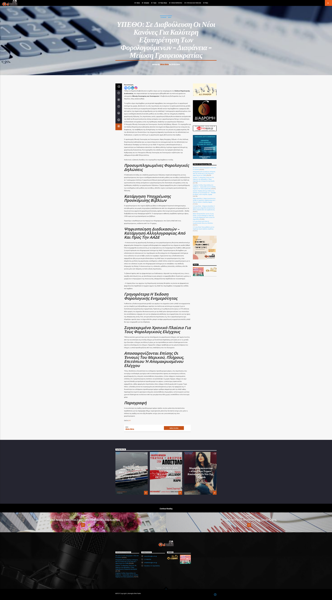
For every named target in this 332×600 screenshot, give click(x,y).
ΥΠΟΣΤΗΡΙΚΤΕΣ (176, 3)
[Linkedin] (132, 87)
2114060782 (147, 559)
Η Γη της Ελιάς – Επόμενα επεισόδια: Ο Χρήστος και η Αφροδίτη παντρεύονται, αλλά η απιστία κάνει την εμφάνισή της (204, 208)
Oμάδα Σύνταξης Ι (155, 492)
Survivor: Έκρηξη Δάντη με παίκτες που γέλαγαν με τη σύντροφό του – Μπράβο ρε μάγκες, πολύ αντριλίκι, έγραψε (204, 192)
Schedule (146, 3)
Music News (163, 3)
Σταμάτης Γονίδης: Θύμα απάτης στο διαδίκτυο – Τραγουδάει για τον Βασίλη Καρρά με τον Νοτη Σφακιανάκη (204, 186)
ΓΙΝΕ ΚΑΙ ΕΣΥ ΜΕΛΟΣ (193, 3)
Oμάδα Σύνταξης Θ (122, 492)
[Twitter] (129, 87)
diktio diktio (164, 64)
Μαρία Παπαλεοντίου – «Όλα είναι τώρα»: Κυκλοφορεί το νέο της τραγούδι (200, 472)
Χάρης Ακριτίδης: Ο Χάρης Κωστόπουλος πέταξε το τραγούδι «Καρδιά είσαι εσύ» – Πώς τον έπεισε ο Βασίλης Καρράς (204, 200)
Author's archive (174, 428)
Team (154, 3)
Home (138, 3)
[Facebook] (125, 87)
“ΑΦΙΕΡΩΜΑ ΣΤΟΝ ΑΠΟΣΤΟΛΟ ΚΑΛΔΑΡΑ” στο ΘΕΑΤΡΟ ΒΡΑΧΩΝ (166, 472)
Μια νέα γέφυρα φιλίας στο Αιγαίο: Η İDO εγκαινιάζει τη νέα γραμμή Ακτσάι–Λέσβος (131, 472)
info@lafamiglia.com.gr (150, 562)
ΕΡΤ (129, 421)
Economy (163, 17)
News (169, 17)
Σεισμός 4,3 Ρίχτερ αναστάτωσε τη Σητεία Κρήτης (249, 519)
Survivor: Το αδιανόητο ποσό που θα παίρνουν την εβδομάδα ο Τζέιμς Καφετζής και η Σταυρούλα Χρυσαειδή (203, 179)
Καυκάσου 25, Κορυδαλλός (152, 566)
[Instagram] (135, 87)
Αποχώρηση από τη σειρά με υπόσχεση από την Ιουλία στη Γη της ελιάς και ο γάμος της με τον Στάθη (204, 173)
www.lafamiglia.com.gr (150, 556)
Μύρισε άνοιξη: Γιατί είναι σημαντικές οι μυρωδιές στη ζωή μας (83, 519)
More (206, 3)
